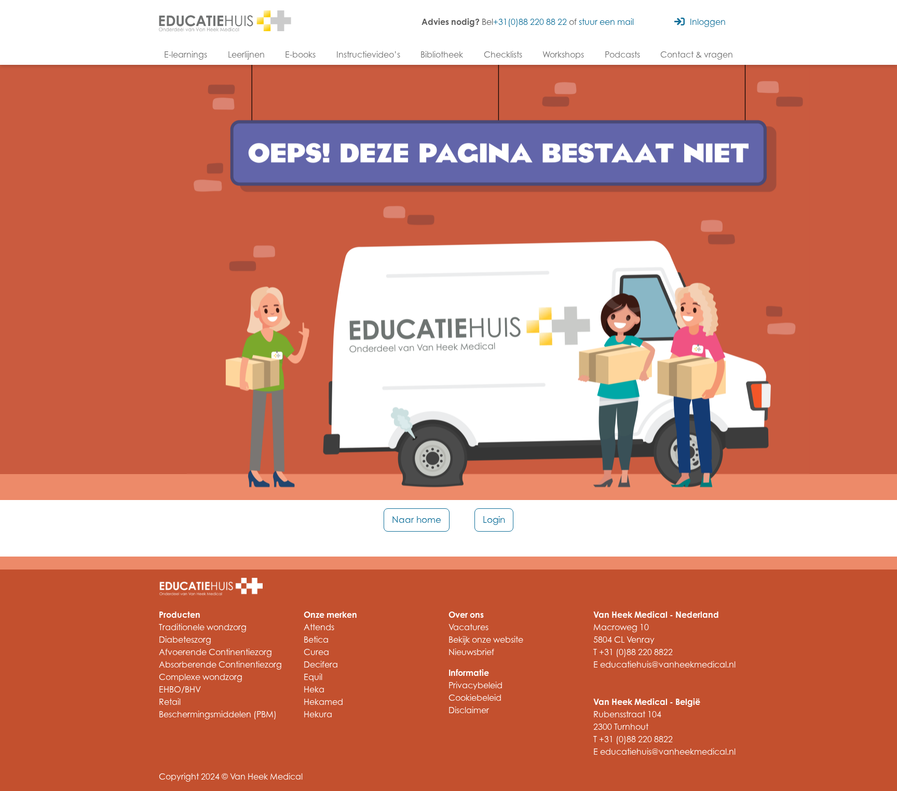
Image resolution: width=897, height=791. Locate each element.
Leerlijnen (246, 54)
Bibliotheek (441, 54)
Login (494, 520)
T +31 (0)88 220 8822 (633, 652)
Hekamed (323, 702)
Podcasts (622, 54)
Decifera (321, 664)
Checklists (503, 54)
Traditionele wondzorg (203, 627)
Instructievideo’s (368, 54)
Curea (316, 652)
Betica (316, 639)
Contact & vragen (696, 54)
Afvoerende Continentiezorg (215, 652)
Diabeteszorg (185, 639)
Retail (170, 702)
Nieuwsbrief (471, 652)
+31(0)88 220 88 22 (530, 22)
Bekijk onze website (485, 639)
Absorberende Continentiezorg (220, 664)
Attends (319, 627)
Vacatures (468, 627)
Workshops (563, 54)
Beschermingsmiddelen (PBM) (218, 714)
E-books (300, 54)
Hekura (318, 714)
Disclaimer (468, 710)
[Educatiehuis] (225, 22)
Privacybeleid (475, 685)
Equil (313, 677)
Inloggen (708, 22)
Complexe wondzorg (200, 677)
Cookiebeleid (474, 697)
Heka (314, 689)
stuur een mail (606, 22)
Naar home (416, 520)
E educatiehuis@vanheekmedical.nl (664, 664)
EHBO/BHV (180, 689)
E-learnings (185, 54)
